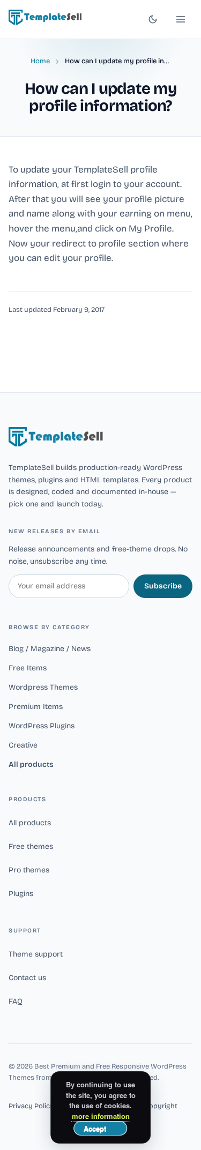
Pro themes (29, 870)
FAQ (16, 1001)
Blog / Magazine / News (50, 648)
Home (40, 61)
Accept (95, 1128)
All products (31, 764)
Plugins (21, 893)
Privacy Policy (31, 1106)
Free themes (31, 846)
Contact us (27, 977)
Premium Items (36, 706)
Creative (23, 745)
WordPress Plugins (42, 725)
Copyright (160, 1106)
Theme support (36, 954)
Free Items (28, 668)
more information (101, 1116)
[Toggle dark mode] (153, 19)
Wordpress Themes (43, 687)
